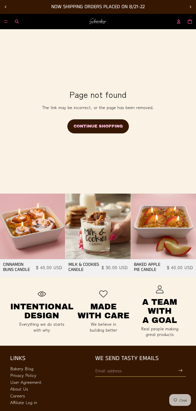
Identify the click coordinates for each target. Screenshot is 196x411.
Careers (17, 396)
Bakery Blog (21, 368)
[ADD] (57, 251)
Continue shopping (98, 126)
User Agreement (25, 382)
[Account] (178, 21)
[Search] (16, 21)
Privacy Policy (23, 375)
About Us (19, 389)
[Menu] (6, 21)
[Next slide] (190, 7)
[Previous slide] (5, 7)
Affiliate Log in (23, 402)
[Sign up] (180, 370)
